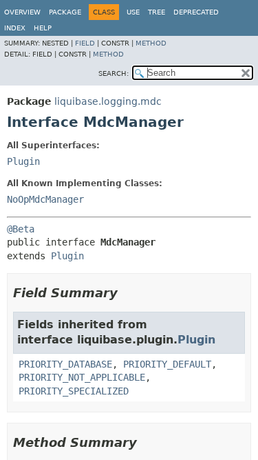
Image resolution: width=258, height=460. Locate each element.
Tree (156, 12)
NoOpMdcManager (45, 199)
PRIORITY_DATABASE (65, 364)
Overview (22, 12)
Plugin (23, 161)
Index (14, 28)
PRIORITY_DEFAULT (167, 364)
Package (65, 12)
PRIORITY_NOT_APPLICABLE (82, 377)
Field (85, 43)
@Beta (20, 228)
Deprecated (196, 12)
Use (133, 12)
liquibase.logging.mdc (108, 101)
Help (43, 28)
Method (151, 43)
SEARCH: (113, 73)
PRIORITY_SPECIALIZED (74, 391)
